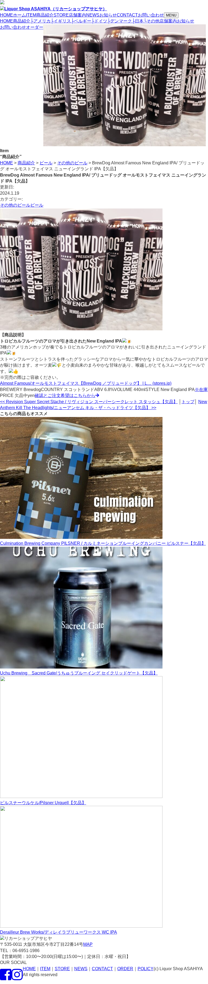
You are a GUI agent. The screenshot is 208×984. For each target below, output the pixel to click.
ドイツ (99, 21)
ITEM (45, 968)
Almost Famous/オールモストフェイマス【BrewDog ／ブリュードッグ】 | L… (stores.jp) (85, 383)
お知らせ (185, 21)
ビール (36, 205)
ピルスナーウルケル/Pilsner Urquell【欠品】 (43, 802)
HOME (6, 21)
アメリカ (40, 21)
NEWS (80, 968)
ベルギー (81, 21)
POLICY (146, 968)
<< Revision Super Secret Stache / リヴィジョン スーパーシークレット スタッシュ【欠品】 (89, 401)
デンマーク (119, 21)
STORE (62, 968)
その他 (152, 21)
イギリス (61, 21)
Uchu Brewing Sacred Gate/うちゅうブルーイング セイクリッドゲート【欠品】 (79, 673)
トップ (187, 401)
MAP (88, 944)
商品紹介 (21, 21)
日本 (138, 21)
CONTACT (102, 968)
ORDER (125, 968)
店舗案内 (168, 21)
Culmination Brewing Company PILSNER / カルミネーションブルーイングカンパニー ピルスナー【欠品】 (103, 543)
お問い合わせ (13, 27)
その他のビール (15, 205)
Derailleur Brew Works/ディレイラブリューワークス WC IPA (58, 932)
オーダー (34, 27)
